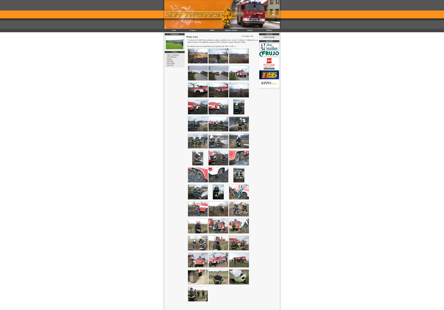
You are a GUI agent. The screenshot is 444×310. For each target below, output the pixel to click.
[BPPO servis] (269, 87)
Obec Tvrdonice (173, 55)
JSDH (212, 30)
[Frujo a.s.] (269, 56)
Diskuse (269, 30)
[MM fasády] (269, 50)
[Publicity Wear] (269, 69)
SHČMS (170, 61)
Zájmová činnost (231, 30)
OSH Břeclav (172, 57)
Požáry (169, 59)
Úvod (174, 30)
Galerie (250, 30)
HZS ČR (170, 65)
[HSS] (269, 79)
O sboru (193, 30)
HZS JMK (171, 63)
